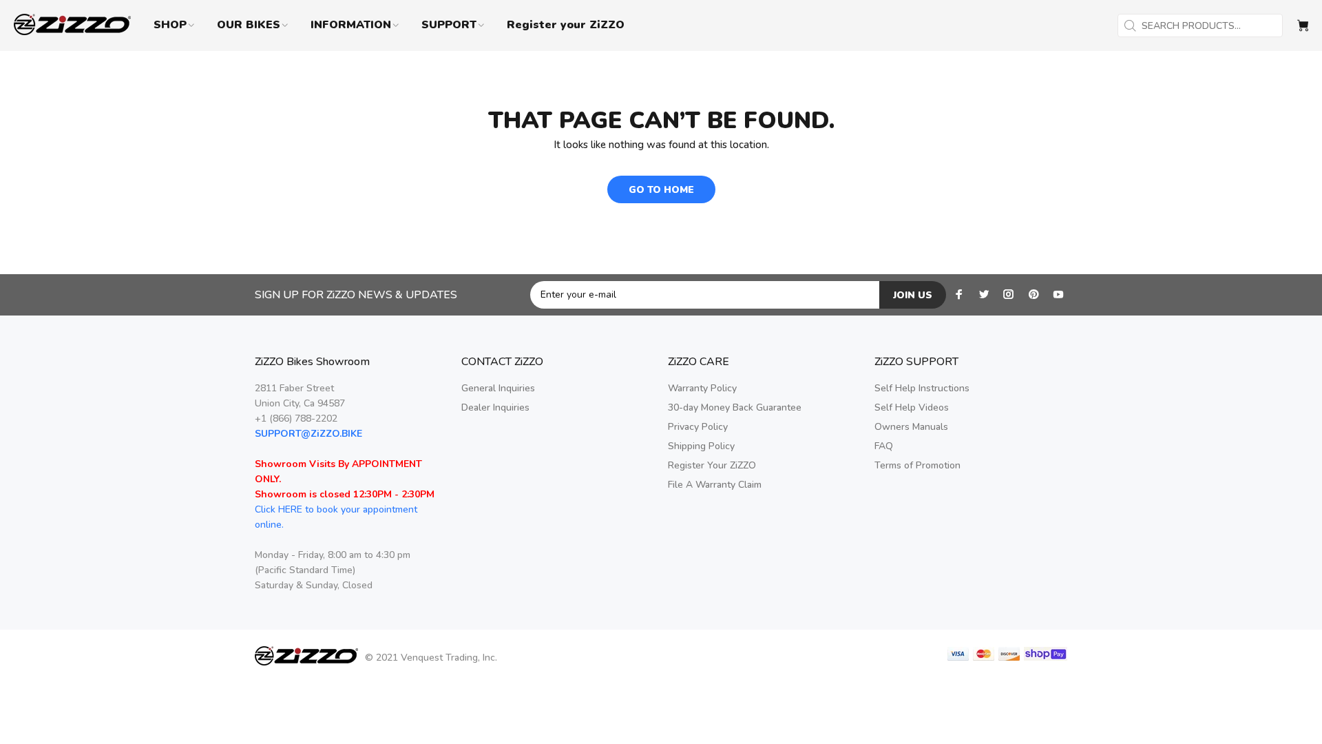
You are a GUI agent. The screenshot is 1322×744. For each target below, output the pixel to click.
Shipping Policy (701, 446)
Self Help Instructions (921, 388)
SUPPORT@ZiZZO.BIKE (308, 433)
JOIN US (912, 295)
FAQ (883, 446)
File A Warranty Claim (715, 484)
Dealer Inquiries (495, 407)
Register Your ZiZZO (712, 465)
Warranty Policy (702, 388)
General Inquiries (498, 388)
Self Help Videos (911, 407)
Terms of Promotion (917, 465)
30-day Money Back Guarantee (734, 407)
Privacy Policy (698, 426)
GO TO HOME (661, 189)
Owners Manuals (911, 426)
